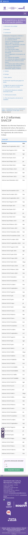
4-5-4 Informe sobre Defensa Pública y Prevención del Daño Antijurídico (15, 64)
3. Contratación (7, 32)
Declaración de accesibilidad (14, 530)
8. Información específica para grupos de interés (13, 81)
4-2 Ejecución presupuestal (12, 46)
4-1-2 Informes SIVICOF (11, 39)
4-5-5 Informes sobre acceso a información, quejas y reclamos (13, 67)
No (6, 466)
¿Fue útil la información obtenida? (13, 461)
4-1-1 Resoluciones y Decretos (13, 38)
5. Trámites (6, 71)
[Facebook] (2, 429)
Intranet (8, 528)
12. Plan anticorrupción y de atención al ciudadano (13, 98)
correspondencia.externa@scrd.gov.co (17, 493)
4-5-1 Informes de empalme (12, 57)
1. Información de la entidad (10, 26)
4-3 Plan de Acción (9, 48)
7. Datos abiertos (7, 77)
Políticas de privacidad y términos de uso (15, 529)
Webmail (4, 528)
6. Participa (6, 74)
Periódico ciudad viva (16, 528)
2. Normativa (6, 29)
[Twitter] (2, 432)
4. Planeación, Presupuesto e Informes (13, 36)
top (2, 475)
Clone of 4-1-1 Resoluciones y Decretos (15, 44)
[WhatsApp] (2, 436)
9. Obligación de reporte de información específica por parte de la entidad (13, 86)
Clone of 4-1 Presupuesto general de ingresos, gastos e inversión (14, 42)
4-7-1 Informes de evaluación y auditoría (15, 59)
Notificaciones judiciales (9, 497)
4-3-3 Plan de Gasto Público (12, 49)
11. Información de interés (9, 95)
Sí (6, 464)
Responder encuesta (14, 470)
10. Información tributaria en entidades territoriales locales (13, 90)
